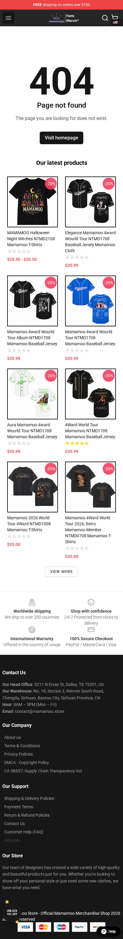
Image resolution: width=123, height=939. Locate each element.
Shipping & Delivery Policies (29, 798)
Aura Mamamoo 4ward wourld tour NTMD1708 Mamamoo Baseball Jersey (32, 430)
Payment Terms (18, 806)
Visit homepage (61, 138)
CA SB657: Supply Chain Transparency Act (43, 770)
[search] (105, 18)
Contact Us (14, 823)
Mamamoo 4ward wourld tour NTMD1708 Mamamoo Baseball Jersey (90, 337)
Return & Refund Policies (27, 815)
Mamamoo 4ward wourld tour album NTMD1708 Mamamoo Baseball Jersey (32, 337)
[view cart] (114, 18)
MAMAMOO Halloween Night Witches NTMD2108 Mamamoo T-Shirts (31, 238)
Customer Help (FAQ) (23, 832)
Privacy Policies (18, 754)
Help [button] (112, 931)
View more (61, 572)
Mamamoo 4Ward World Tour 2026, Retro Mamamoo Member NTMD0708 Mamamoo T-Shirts (88, 529)
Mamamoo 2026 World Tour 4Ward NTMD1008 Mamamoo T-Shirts (29, 523)
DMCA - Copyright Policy (26, 762)
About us (12, 737)
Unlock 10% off (12, 912)
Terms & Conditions (22, 745)
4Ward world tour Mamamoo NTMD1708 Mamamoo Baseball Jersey (90, 430)
